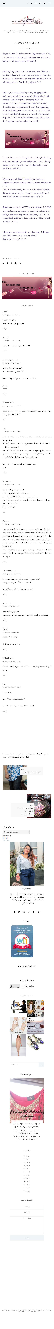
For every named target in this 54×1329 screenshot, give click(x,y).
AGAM (6, 521)
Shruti (5, 337)
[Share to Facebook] (7, 263)
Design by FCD (33, 1312)
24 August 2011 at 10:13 (11, 315)
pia (4, 428)
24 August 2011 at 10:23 (11, 340)
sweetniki (7, 603)
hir (4, 684)
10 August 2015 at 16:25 (11, 687)
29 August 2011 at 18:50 (12, 632)
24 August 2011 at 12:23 (11, 363)
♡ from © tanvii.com (12, 644)
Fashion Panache (10, 503)
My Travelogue (9, 507)
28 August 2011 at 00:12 (12, 524)
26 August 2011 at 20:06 (12, 484)
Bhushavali (7, 481)
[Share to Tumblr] (15, 263)
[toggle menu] (4, 3)
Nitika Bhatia (8, 402)
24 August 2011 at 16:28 (12, 406)
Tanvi (5, 629)
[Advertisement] (27, 1273)
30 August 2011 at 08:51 (12, 661)
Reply (5, 329)
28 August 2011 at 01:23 (11, 574)
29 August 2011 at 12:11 (11, 606)
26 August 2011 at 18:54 (12, 431)
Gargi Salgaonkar (10, 360)
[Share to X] (4, 263)
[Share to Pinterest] (11, 263)
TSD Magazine (9, 570)
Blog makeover (12, 258)
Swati (5, 311)
